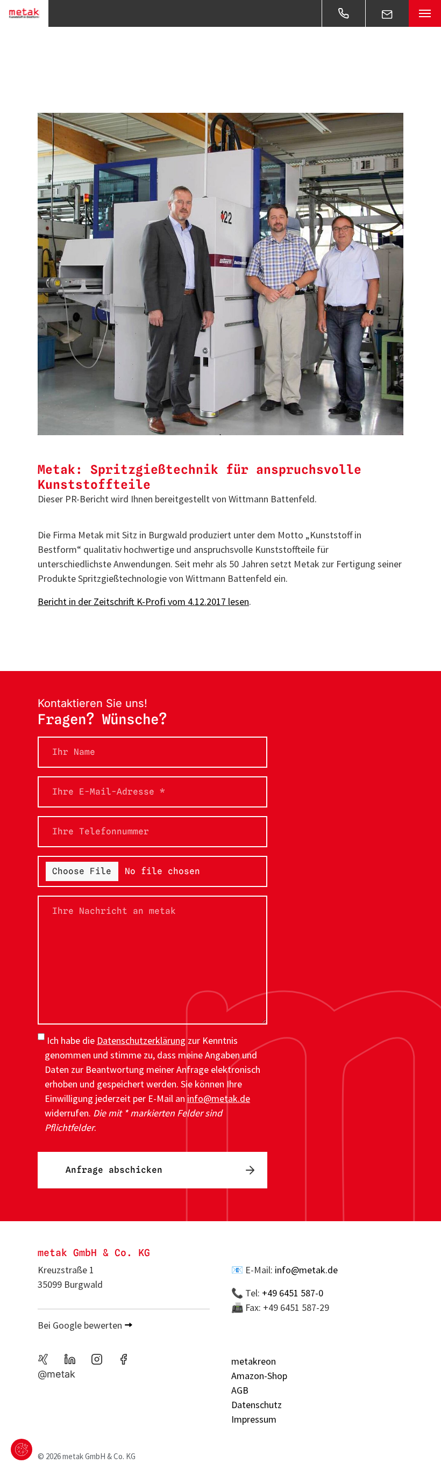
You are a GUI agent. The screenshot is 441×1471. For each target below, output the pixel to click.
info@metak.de (306, 1270)
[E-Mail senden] (387, 13)
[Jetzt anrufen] (343, 13)
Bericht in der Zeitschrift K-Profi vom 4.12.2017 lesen (143, 601)
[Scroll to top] (415, 1445)
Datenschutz (256, 1404)
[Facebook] (123, 1359)
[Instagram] (96, 1359)
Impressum (253, 1419)
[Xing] (43, 1359)
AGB (239, 1390)
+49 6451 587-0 (292, 1293)
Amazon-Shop (259, 1375)
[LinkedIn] (70, 1359)
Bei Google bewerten (80, 1325)
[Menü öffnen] (425, 13)
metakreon (253, 1361)
